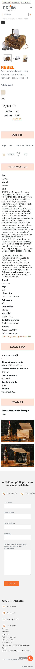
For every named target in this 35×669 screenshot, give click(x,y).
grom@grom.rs (25, 2)
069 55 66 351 (6, 2)
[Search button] (30, 14)
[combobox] (15, 14)
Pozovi (22, 658)
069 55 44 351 (15, 2)
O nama (5, 629)
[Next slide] (26, 58)
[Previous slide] (4, 58)
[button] (8, 58)
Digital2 (30, 666)
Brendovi (5, 632)
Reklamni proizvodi (9, 637)
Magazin (5, 634)
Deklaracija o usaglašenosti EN (16, 336)
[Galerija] (3, 22)
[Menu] (31, 8)
